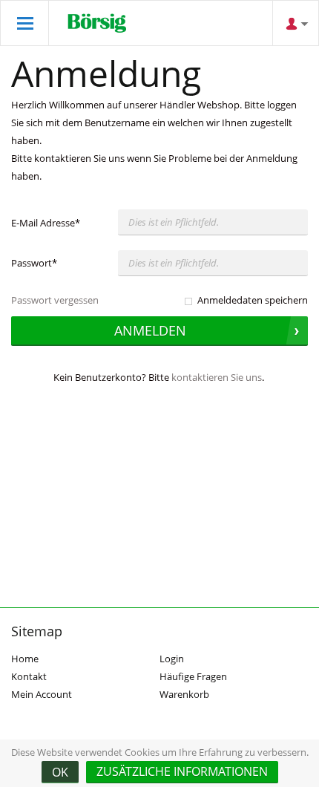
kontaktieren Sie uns (216, 377)
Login (172, 658)
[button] (182, 772)
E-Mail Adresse (45, 222)
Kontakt (29, 676)
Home (25, 658)
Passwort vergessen (55, 300)
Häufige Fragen (193, 676)
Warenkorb (184, 694)
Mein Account (41, 694)
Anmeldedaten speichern (252, 300)
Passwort (34, 263)
